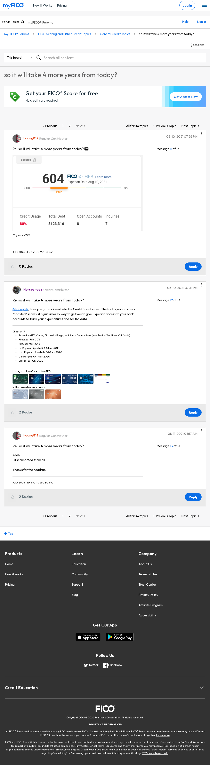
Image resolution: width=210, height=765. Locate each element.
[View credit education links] (202, 687)
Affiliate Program (150, 605)
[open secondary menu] (204, 5)
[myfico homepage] (13, 4)
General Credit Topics (115, 34)
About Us (145, 564)
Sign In (201, 21)
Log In (187, 5)
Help (185, 21)
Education (79, 564)
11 (171, 149)
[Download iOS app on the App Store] (88, 637)
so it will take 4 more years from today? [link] (166, 34)
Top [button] (10, 533)
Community (80, 574)
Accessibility (147, 615)
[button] (201, 132)
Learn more (163, 735)
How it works (14, 574)
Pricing (62, 5)
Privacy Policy (148, 595)
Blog (75, 595)
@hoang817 (20, 309)
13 (171, 446)
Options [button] (198, 45)
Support (77, 584)
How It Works (42, 5)
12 (171, 300)
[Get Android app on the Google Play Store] (119, 637)
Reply (193, 267)
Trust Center (147, 584)
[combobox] (120, 57)
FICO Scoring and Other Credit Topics (64, 34)
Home (9, 564)
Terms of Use (147, 574)
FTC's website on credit (155, 753)
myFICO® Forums (40, 22)
